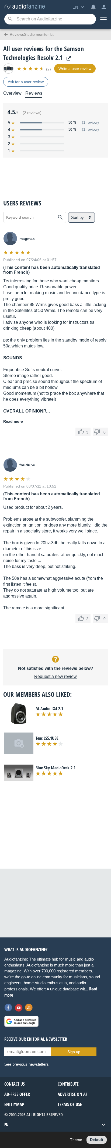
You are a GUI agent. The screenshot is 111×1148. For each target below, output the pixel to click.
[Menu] (103, 19)
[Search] (10, 19)
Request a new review (55, 676)
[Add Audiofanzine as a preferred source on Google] (21, 1021)
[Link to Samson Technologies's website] (67, 58)
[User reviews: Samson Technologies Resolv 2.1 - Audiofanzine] (24, 6)
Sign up (73, 1052)
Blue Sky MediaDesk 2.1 (55, 768)
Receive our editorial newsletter (35, 1039)
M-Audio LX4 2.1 (49, 709)
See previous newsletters (26, 1064)
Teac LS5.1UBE (47, 738)
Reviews (33, 93)
